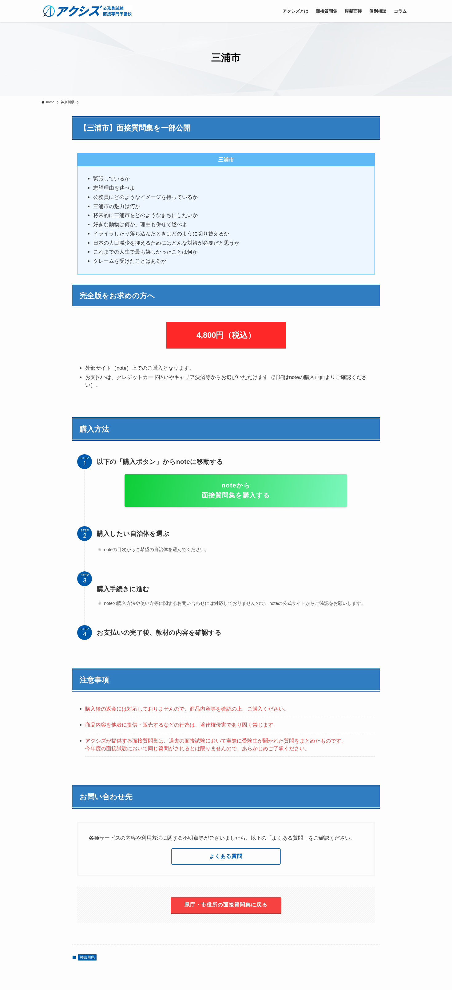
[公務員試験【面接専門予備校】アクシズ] (87, 11)
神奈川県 (87, 957)
